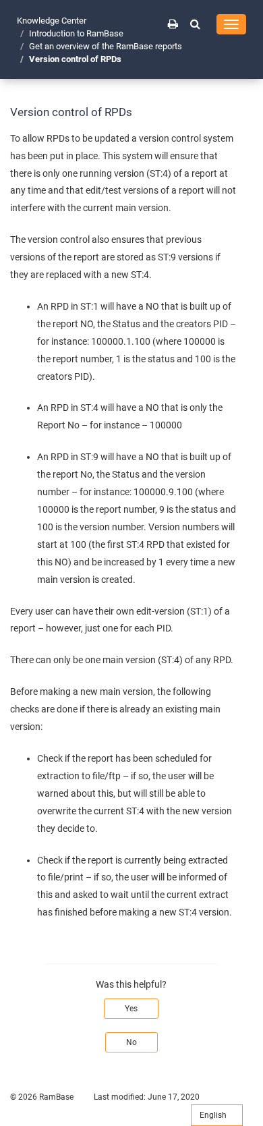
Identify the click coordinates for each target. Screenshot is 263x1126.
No (131, 1042)
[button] (195, 23)
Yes (131, 1008)
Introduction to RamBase (76, 33)
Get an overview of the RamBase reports (105, 46)
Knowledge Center (51, 21)
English (214, 1115)
